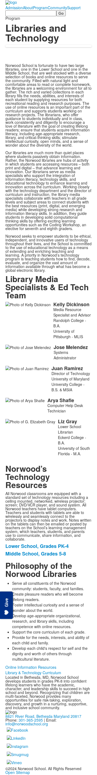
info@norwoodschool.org (26, 723)
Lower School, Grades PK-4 (37, 546)
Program (40, 7)
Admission (14, 7)
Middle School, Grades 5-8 (35, 553)
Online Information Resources (30, 667)
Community (57, 7)
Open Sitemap (17, 772)
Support (74, 7)
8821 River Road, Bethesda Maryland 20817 (43, 716)
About (28, 7)
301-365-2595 (31, 720)
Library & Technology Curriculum (33, 672)
